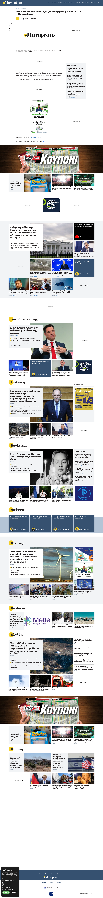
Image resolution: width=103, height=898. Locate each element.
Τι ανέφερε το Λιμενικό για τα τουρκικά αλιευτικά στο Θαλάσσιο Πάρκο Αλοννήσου (83, 640)
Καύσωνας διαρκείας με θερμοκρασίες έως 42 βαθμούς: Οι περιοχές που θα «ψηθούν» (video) (83, 668)
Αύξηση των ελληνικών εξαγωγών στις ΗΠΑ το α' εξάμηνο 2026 (24, 245)
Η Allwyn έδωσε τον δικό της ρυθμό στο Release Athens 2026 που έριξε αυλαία (61, 188)
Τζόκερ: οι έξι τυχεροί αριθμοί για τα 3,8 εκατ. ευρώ (15, 184)
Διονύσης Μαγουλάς (42, 374)
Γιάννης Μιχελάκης (63, 529)
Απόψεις (17, 509)
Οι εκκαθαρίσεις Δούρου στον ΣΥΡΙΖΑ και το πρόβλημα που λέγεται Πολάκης (40, 292)
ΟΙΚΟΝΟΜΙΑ (18, 240)
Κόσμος (17, 749)
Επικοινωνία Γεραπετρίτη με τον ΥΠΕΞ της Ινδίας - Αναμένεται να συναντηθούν (40, 437)
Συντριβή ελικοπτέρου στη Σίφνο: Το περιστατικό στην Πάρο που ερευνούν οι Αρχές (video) (75, 77)
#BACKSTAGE (23, 8)
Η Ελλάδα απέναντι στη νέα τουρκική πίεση (40, 362)
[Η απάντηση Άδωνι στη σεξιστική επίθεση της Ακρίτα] (51, 340)
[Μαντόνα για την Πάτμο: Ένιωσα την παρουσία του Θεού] (51, 467)
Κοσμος (78, 2)
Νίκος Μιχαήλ (40, 529)
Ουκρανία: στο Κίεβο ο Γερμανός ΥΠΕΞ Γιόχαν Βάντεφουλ (39, 786)
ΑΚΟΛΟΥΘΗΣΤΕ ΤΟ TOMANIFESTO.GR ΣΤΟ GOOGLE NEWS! (28, 141)
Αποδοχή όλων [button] (6, 892)
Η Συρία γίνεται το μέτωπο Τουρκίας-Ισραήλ (61, 517)
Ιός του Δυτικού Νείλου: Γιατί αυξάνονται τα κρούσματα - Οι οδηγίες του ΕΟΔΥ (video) (75, 70)
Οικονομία (19, 543)
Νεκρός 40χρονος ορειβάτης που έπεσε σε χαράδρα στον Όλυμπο (83, 654)
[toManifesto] (12, 2)
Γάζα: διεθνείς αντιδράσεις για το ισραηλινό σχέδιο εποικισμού (17, 436)
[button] (10, 895)
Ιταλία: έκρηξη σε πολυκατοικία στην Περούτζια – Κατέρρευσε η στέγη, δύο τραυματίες (62, 787)
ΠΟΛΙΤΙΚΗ (18, 8)
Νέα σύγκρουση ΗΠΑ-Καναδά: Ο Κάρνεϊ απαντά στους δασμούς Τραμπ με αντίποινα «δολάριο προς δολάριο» (62, 273)
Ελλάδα (16, 634)
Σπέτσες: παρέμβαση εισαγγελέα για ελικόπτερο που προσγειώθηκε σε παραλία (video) (18, 689)
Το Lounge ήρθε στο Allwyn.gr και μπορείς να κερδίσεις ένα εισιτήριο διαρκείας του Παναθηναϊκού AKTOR (84, 188)
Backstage (19, 445)
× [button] (17, 868)
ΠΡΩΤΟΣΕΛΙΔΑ (93, 2)
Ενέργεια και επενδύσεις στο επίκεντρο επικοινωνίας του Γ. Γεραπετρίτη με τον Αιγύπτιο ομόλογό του (25, 396)
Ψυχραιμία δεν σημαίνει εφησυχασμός (39, 517)
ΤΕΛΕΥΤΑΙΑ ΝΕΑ (72, 65)
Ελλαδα (73, 2)
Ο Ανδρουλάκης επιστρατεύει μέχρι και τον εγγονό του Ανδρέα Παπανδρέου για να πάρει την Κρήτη (18, 292)
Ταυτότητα (51, 882)
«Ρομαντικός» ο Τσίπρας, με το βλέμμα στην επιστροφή (84, 225)
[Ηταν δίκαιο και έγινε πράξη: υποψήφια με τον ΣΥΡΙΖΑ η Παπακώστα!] (9, 28)
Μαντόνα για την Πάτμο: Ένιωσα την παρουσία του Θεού (25, 456)
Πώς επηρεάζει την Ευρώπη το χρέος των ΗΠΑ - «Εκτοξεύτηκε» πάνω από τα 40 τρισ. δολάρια (23, 232)
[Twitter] (51, 873)
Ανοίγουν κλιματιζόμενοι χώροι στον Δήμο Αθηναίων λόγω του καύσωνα (84, 660)
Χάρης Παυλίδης (84, 274)
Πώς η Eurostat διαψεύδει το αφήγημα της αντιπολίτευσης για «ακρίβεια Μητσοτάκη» (62, 292)
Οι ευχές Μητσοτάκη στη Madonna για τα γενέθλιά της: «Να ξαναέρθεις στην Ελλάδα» (61, 500)
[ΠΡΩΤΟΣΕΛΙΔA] (84, 398)
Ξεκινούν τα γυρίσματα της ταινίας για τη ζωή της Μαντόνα (23, 470)
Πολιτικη (48, 2)
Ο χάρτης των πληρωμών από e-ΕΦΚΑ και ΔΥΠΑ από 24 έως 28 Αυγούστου (62, 597)
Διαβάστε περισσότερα (12, 878)
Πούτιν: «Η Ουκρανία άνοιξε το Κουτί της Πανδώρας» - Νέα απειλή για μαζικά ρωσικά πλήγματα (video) (75, 94)
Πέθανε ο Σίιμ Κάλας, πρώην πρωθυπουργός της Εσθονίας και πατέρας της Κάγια (82, 787)
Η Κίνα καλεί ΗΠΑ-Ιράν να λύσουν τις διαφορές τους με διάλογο (24, 243)
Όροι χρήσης (44, 882)
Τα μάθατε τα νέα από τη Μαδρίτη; (82, 262)
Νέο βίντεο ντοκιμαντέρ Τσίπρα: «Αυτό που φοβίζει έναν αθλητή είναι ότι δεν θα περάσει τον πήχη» (18, 500)
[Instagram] (45, 873)
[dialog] (10, 882)
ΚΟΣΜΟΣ (73, 97)
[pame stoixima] (51, 159)
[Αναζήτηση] (100, 3)
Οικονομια (60, 2)
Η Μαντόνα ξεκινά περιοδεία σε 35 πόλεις (20, 468)
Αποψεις (53, 2)
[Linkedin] (9, 30)
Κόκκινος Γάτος (86, 237)
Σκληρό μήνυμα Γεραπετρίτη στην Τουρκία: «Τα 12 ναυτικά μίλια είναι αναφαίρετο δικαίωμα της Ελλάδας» (76, 85)
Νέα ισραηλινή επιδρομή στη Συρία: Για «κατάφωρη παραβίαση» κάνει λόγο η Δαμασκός (16, 762)
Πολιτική (18, 382)
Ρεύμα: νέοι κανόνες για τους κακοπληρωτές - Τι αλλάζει (16, 597)
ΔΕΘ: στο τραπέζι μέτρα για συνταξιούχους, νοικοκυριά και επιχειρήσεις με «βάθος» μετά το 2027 (84, 255)
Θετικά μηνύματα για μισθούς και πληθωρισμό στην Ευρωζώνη (83, 592)
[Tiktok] (63, 873)
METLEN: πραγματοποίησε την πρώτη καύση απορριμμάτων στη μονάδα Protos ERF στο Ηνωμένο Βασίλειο (16, 619)
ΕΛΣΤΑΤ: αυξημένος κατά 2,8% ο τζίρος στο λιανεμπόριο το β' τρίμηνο (62, 625)
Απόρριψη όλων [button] (14, 892)
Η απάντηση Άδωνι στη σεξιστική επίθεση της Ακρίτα (24, 330)
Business (18, 608)
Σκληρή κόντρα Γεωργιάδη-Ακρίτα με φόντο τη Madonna (23, 338)
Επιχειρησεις (67, 2)
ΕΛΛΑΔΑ (73, 72)
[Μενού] (98, 2)
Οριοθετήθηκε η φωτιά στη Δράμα (61, 688)
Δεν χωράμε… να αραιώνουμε (80, 517)
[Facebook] (39, 873)
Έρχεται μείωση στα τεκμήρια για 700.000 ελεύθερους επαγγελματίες (40, 597)
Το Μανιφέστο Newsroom (28, 18)
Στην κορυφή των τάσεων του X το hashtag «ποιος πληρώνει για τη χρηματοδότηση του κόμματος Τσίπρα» (39, 501)
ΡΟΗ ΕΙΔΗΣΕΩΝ (85, 2)
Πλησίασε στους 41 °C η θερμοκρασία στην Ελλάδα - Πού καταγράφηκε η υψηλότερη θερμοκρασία (40, 689)
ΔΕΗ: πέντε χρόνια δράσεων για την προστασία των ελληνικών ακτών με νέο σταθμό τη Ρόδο (83, 626)
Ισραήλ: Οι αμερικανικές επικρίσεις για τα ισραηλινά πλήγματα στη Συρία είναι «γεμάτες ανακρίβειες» (59, 760)
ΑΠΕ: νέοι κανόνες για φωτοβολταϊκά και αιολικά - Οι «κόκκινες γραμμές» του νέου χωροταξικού (23, 556)
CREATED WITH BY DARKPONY (86, 893)
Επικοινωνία (59, 882)
